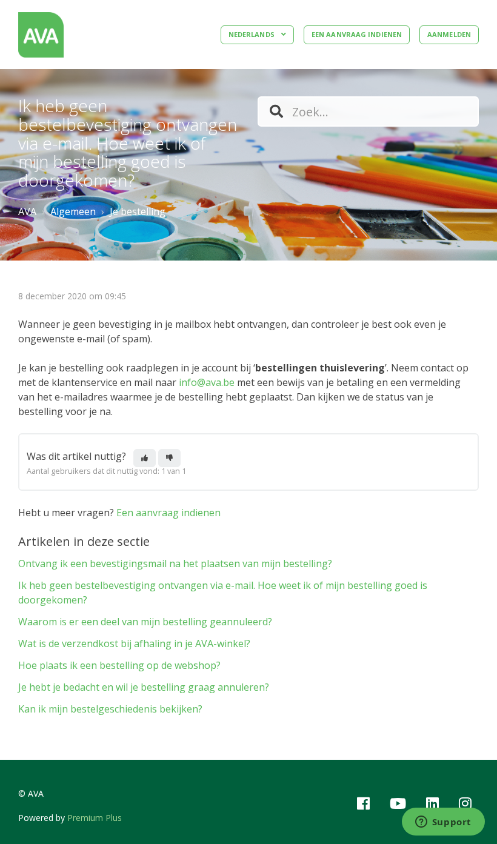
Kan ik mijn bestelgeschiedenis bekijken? (110, 709)
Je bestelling (137, 211)
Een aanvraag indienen (357, 34)
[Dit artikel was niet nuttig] (169, 458)
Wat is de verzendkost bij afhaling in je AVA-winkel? (134, 643)
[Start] (41, 35)
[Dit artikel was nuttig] (144, 458)
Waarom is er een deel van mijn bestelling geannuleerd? (145, 621)
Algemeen (73, 211)
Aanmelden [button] (449, 34)
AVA (27, 211)
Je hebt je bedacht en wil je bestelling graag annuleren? (143, 687)
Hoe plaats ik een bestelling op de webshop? (119, 665)
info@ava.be (207, 382)
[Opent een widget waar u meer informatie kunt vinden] (443, 823)
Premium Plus (94, 817)
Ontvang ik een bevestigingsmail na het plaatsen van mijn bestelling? (175, 563)
